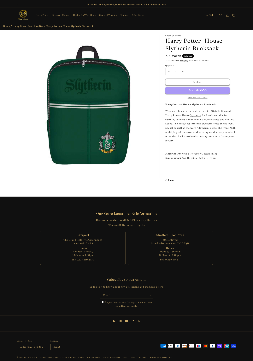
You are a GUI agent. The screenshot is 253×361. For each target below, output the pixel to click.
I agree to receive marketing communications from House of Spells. (128, 304)
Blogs (133, 357)
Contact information (111, 357)
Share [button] (171, 180)
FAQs (125, 357)
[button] (42, 15)
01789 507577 (173, 259)
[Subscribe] (149, 295)
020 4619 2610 (85, 259)
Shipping (184, 60)
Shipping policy (93, 357)
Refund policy (46, 357)
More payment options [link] (197, 97)
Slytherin (195, 115)
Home (6, 26)
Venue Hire (167, 357)
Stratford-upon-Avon (170, 235)
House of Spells (30, 357)
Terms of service (77, 357)
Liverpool (83, 235)
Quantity (169, 65)
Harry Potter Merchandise (27, 26)
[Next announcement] (235, 4)
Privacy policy (61, 357)
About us (142, 357)
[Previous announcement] (17, 4)
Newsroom (154, 357)
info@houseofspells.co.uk (142, 220)
